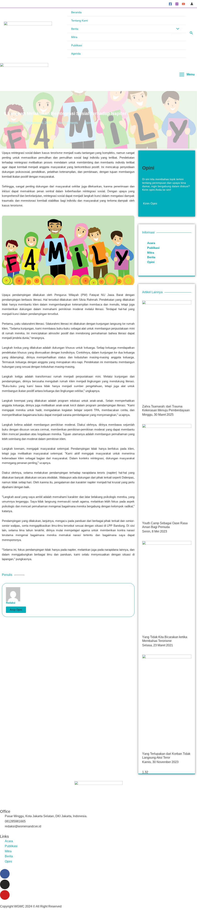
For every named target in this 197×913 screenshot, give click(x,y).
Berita (74, 28)
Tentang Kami (79, 20)
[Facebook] (170, 4)
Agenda (76, 53)
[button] (191, 33)
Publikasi (76, 45)
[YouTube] (183, 4)
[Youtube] (5, 895)
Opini (88, 122)
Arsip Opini (16, 609)
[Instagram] (177, 4)
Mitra (74, 37)
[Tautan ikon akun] (191, 3)
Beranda (76, 12)
